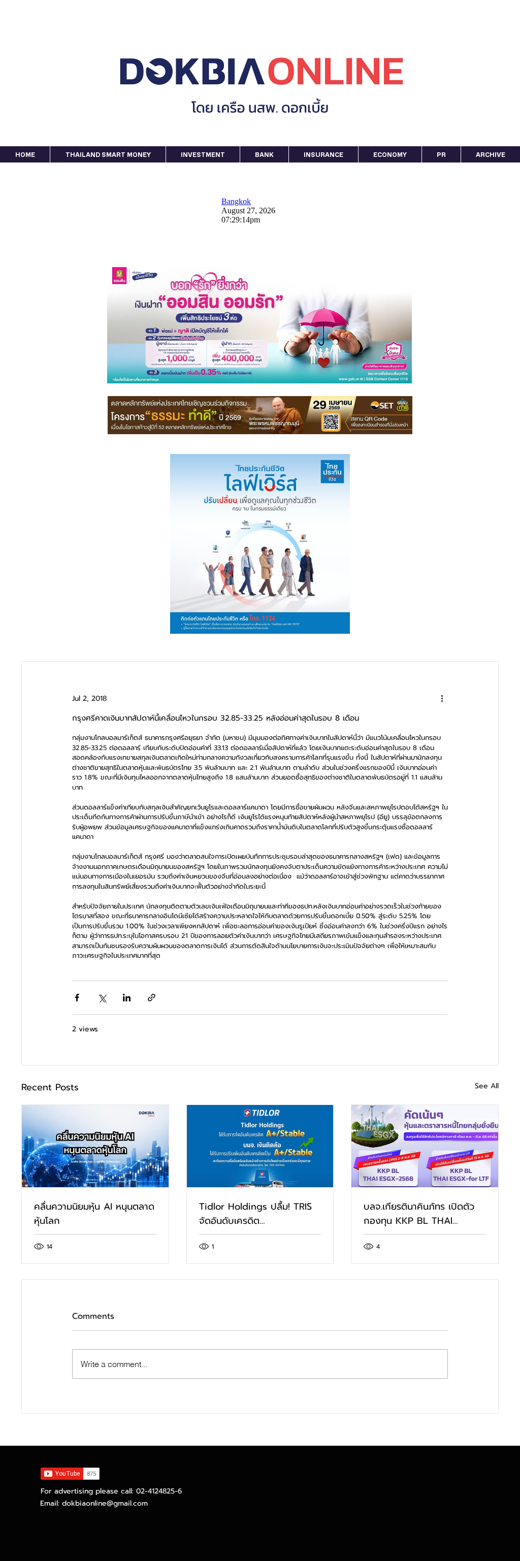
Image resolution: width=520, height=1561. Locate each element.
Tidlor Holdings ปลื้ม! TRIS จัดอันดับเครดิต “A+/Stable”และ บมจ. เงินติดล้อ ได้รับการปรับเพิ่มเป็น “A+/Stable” (256, 1213)
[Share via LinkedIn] (127, 997)
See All (487, 1086)
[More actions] (442, 698)
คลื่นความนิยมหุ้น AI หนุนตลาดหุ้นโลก (94, 1213)
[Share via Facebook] (77, 997)
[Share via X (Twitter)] (102, 997)
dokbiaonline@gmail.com (105, 1503)
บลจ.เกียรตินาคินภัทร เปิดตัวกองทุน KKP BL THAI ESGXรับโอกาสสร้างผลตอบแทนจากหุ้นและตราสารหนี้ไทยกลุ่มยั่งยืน (421, 1213)
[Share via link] (151, 997)
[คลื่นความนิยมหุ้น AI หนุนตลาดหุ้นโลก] (95, 1146)
